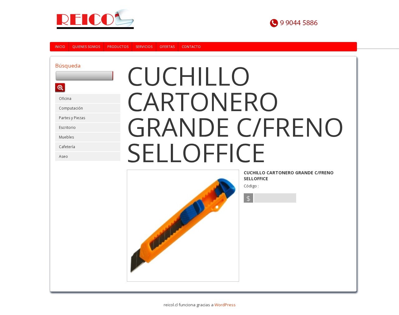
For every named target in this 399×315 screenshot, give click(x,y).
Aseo (63, 156)
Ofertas (167, 46)
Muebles (66, 137)
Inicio (60, 46)
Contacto (191, 46)
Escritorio (67, 127)
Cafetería (67, 146)
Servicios (144, 46)
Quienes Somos (86, 46)
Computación (71, 108)
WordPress (225, 305)
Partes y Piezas (72, 117)
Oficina (65, 98)
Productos (117, 46)
